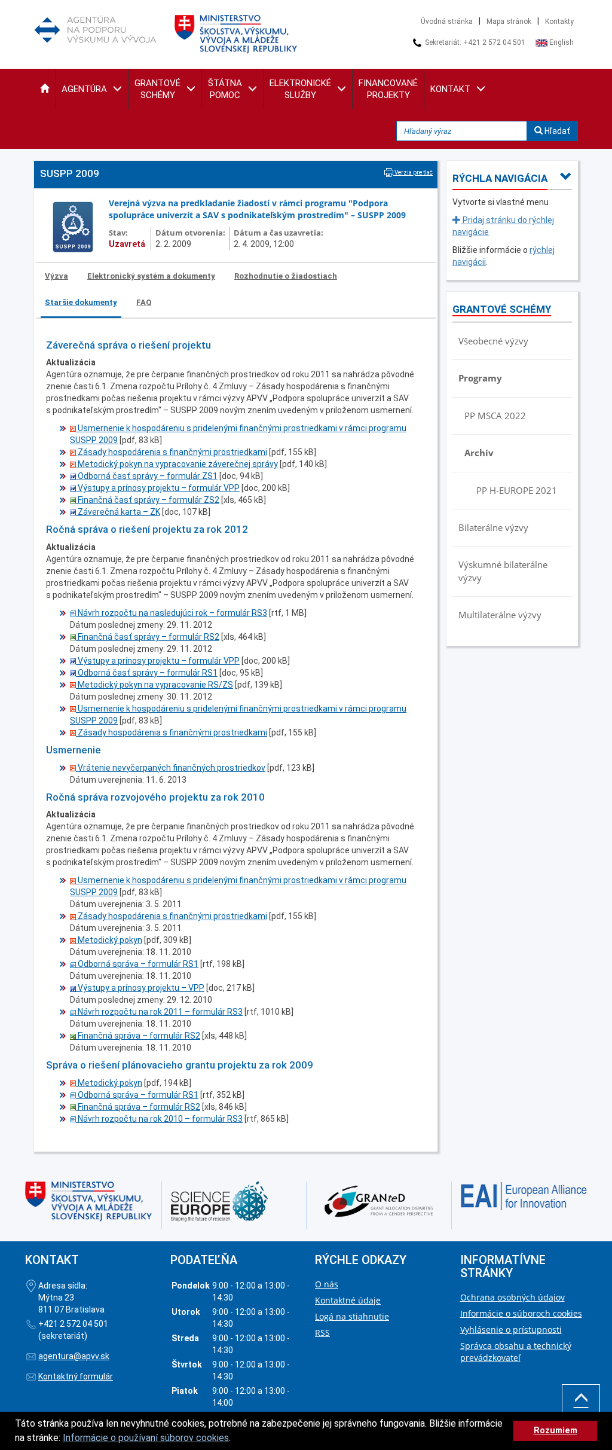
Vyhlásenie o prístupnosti (511, 1329)
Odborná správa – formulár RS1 (137, 964)
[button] (44, 89)
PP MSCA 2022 (495, 416)
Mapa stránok (508, 21)
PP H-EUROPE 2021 (516, 490)
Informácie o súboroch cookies (521, 1313)
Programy (480, 378)
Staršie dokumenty (81, 302)
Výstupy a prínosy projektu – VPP (140, 988)
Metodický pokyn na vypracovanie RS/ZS (154, 684)
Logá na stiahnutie (352, 1316)
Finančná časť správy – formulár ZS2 (147, 500)
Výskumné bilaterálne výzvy (502, 570)
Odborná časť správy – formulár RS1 (147, 672)
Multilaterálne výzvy (499, 615)
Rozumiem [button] (555, 1430)
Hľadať (556, 131)
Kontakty (559, 21)
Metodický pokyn (109, 940)
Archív (479, 453)
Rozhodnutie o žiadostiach (285, 275)
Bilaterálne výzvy (493, 527)
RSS (322, 1332)
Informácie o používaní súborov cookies (146, 1437)
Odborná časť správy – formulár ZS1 (147, 476)
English (560, 42)
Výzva (56, 275)
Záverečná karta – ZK (118, 512)
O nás (326, 1284)
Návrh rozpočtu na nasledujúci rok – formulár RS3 (171, 613)
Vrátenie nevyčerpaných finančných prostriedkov (170, 768)
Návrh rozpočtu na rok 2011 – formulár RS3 (159, 1011)
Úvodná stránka (447, 21)
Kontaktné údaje (348, 1300)
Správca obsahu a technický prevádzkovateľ (515, 1351)
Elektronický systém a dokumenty (151, 275)
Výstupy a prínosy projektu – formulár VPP (158, 488)
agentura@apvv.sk (73, 1356)
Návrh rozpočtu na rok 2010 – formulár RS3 (159, 1119)
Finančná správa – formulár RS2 (138, 1035)
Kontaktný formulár (75, 1376)
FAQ (143, 302)
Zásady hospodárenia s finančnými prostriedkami (171, 452)
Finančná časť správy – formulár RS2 (147, 637)
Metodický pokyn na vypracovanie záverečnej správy (177, 464)
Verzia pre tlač (413, 172)
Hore (580, 1416)
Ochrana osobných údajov (512, 1297)
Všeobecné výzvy (493, 341)
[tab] (57, 276)
